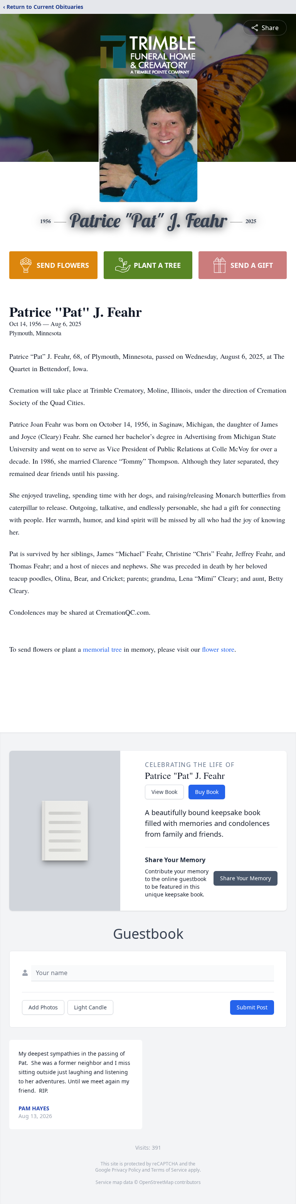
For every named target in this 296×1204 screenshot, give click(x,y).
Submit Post (252, 1007)
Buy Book (207, 791)
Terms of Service (169, 1170)
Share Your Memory (245, 878)
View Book (164, 791)
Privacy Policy (126, 1170)
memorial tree (102, 649)
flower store (218, 649)
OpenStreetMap (156, 1182)
